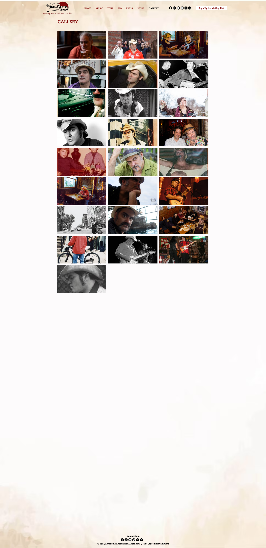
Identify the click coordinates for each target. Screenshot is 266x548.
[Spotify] (182, 8)
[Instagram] (174, 8)
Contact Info (133, 535)
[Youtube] (178, 8)
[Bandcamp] (185, 8)
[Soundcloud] (189, 8)
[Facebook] (170, 8)
